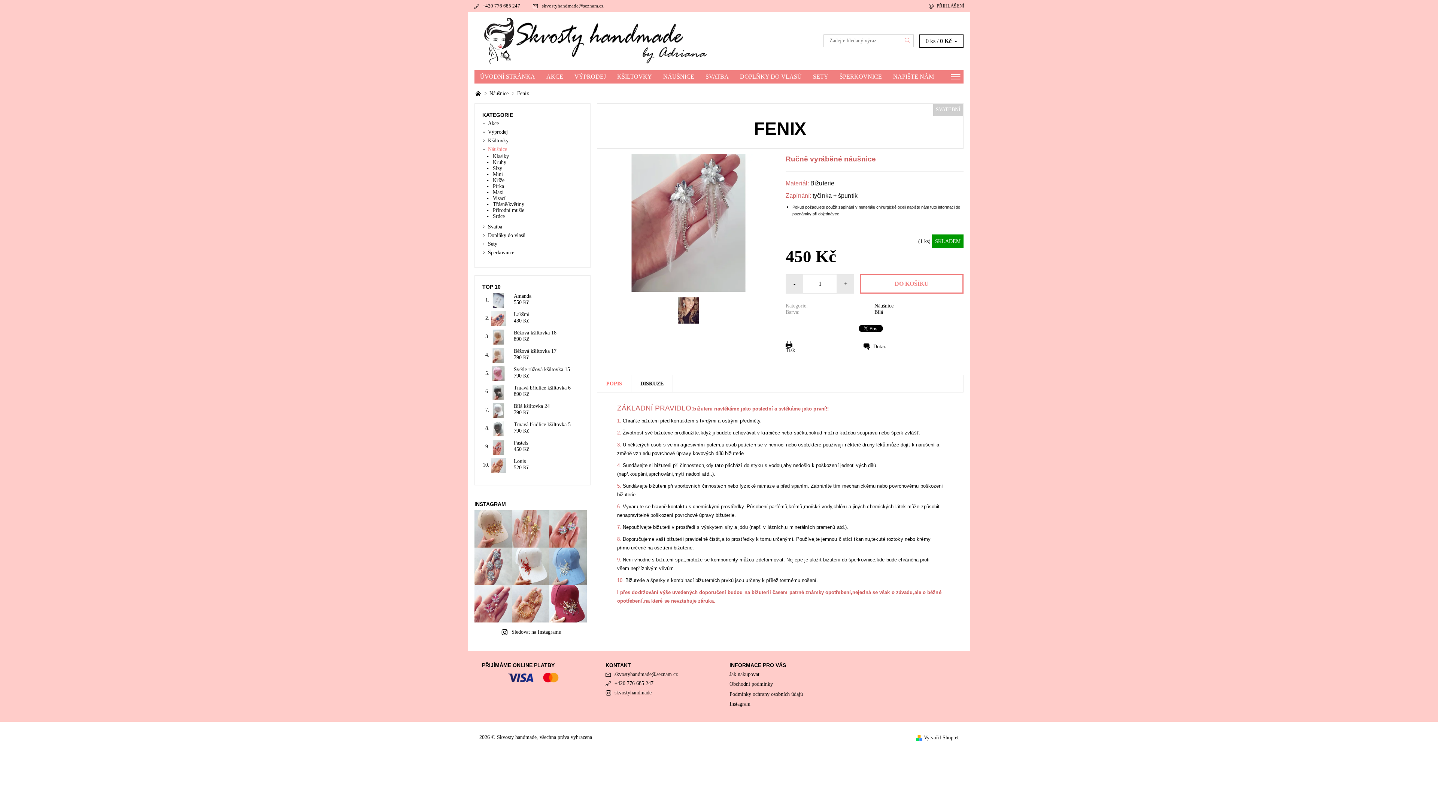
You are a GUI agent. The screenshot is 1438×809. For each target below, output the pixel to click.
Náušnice (678, 76)
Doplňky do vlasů (771, 76)
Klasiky (501, 156)
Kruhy (499, 162)
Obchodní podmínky (751, 684)
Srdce (499, 216)
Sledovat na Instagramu (536, 632)
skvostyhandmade (633, 693)
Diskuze (652, 384)
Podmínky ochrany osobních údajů (766, 694)
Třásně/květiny (508, 204)
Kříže (498, 180)
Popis (614, 384)
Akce (554, 76)
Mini (498, 174)
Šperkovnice (861, 76)
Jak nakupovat (744, 674)
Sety (820, 76)
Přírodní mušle (508, 210)
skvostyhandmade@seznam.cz (573, 6)
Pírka (498, 186)
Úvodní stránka (507, 76)
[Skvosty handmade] (596, 40)
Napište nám (913, 76)
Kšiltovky (634, 76)
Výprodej (590, 76)
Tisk (790, 350)
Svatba (717, 76)
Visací (499, 198)
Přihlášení (950, 6)
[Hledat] (908, 40)
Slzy (497, 168)
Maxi (498, 192)
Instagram (739, 704)
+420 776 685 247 (501, 6)
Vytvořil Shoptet (941, 737)
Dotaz (879, 346)
